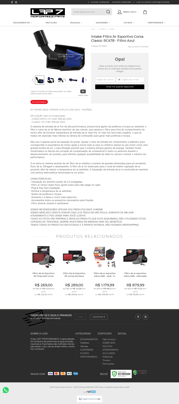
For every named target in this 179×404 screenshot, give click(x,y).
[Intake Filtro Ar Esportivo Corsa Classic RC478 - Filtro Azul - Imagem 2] (50, 80)
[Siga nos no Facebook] (12, 2)
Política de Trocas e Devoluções (108, 360)
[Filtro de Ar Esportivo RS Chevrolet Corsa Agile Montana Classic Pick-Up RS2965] (43, 271)
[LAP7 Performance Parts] (48, 13)
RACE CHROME (142, 47)
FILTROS (102, 29)
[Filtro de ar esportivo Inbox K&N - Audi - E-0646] (105, 271)
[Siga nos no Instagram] (16, 2)
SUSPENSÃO (86, 350)
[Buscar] (108, 11)
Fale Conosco (109, 339)
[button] (83, 92)
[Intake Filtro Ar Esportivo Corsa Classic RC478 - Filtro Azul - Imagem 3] (62, 80)
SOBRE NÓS (109, 343)
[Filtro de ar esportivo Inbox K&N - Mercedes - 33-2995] (135, 271)
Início (93, 29)
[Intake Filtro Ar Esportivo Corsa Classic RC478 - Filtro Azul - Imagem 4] (73, 80)
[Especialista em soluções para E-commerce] (91, 392)
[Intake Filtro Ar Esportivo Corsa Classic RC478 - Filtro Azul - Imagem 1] (39, 80)
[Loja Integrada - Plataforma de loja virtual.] (89, 399)
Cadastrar (98, 317)
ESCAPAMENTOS (89, 339)
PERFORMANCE (88, 357)
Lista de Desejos (40, 102)
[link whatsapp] (6, 390)
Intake (111, 29)
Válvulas (84, 346)
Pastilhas (84, 343)
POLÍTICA (107, 346)
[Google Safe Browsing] (140, 372)
